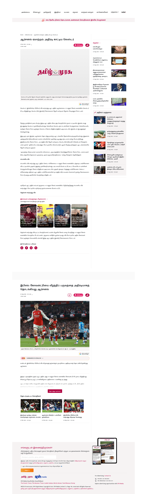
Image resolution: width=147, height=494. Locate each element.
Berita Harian (58, 483)
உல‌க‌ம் (66, 12)
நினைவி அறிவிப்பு (87, 489)
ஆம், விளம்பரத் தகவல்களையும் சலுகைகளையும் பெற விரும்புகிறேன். (42, 466)
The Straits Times (26, 483)
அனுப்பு (27, 470)
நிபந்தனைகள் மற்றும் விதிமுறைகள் (43, 489)
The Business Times (38, 483)
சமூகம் (75, 12)
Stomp (73, 483)
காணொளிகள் (102, 12)
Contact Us (107, 476)
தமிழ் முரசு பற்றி (26, 489)
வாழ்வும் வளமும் (87, 12)
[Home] (41, 477)
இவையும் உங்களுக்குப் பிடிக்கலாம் (33, 199)
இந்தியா (57, 12)
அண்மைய (25, 12)
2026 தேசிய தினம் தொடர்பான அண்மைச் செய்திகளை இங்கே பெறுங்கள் (76, 19)
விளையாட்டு (28, 35)
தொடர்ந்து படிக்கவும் (55, 391)
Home (21, 35)
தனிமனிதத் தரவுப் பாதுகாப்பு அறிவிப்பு (43, 463)
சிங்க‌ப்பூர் (36, 12)
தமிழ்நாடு (47, 12)
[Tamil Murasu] (27, 477)
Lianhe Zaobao (48, 483)
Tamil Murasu (66, 483)
